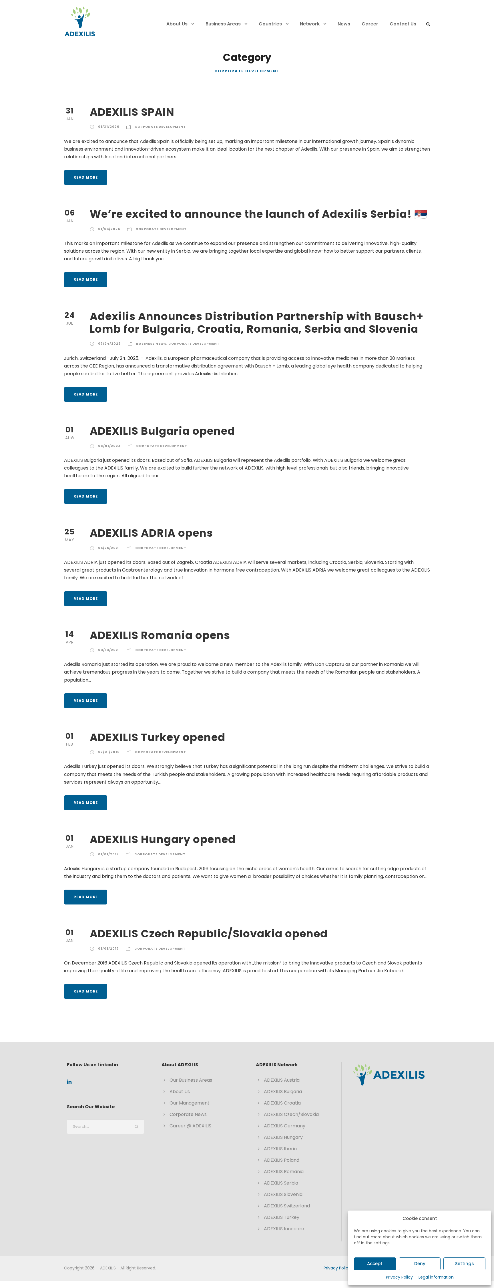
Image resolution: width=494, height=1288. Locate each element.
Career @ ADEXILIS (190, 1126)
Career (370, 24)
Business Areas (223, 24)
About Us (177, 24)
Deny (419, 1264)
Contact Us (403, 24)
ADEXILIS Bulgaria (283, 1091)
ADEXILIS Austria (282, 1080)
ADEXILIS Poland (281, 1160)
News (344, 24)
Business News (151, 343)
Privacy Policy (399, 1277)
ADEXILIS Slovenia (283, 1194)
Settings (464, 1264)
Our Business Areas (191, 1080)
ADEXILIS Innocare (284, 1228)
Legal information (436, 1277)
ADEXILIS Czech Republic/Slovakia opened (209, 933)
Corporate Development (160, 126)
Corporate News (188, 1114)
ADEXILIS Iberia (280, 1148)
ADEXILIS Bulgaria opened (162, 431)
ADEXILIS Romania (284, 1171)
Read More (85, 177)
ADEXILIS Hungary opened (163, 839)
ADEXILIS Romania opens (160, 635)
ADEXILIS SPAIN (132, 112)
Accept (375, 1264)
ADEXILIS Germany (284, 1126)
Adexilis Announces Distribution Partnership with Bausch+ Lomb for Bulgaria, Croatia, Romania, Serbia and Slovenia (256, 322)
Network (310, 24)
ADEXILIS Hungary (283, 1137)
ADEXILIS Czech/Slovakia (291, 1114)
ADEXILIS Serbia (281, 1183)
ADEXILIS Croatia (282, 1103)
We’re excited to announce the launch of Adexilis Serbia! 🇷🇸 (259, 214)
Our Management (190, 1103)
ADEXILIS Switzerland (287, 1206)
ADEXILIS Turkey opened (157, 737)
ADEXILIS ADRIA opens (151, 533)
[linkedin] (69, 1082)
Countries (270, 24)
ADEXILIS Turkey (281, 1217)
